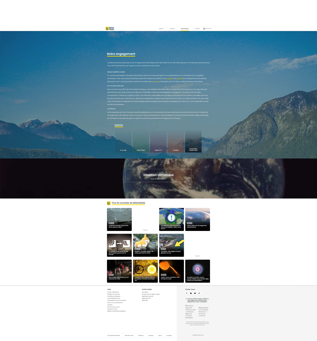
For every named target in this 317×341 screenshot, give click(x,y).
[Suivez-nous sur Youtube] (195, 293)
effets (179, 78)
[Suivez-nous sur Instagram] (191, 293)
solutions (155, 81)
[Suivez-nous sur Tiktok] (199, 293)
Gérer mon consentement (115, 302)
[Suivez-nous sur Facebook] (187, 293)
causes (169, 78)
